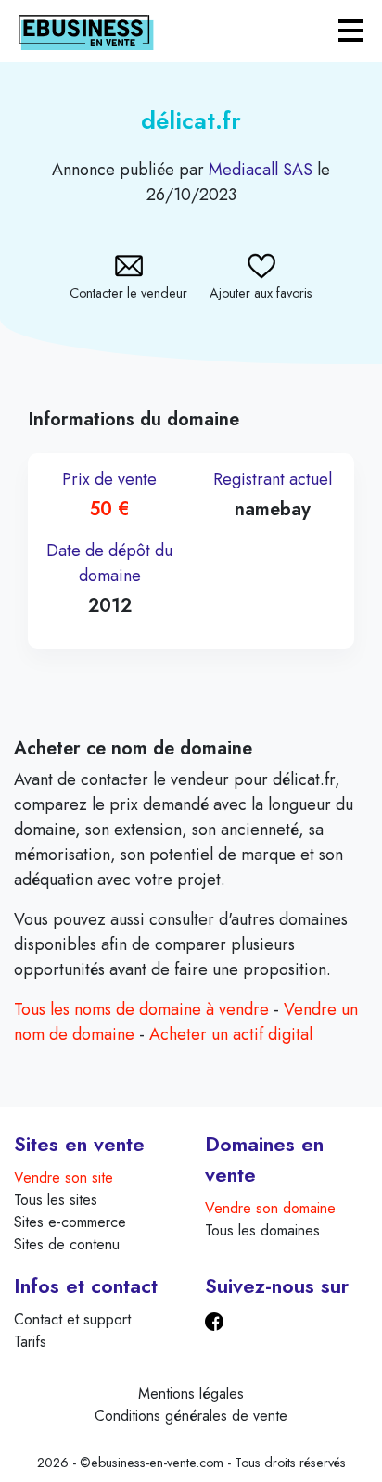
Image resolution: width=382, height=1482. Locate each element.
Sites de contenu (67, 1244)
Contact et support (72, 1319)
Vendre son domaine (270, 1208)
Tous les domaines (262, 1230)
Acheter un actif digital (230, 1034)
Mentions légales (191, 1393)
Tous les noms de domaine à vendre (141, 1009)
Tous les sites (55, 1199)
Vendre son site (63, 1177)
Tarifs (30, 1341)
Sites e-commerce (70, 1222)
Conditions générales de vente (191, 1415)
